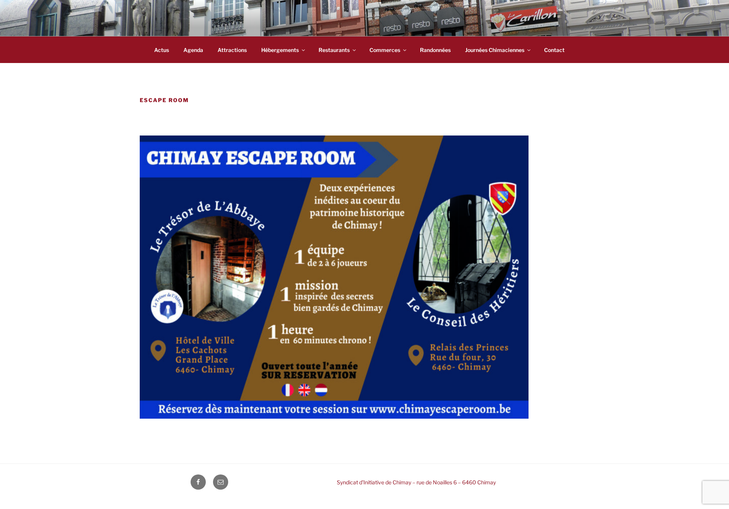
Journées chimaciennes (494, 50)
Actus (161, 50)
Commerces (384, 50)
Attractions (232, 50)
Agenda (193, 50)
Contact (554, 50)
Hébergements (280, 50)
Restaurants (334, 50)
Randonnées (435, 50)
